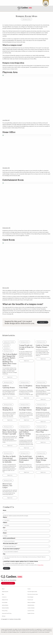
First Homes (6, 347)
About (3, 588)
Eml (4, 527)
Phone (5, 533)
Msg (4, 554)
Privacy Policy (40, 564)
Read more (9, 377)
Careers (29, 588)
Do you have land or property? (11, 548)
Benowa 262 (6, 287)
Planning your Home (26, 19)
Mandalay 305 (6, 168)
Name (4, 510)
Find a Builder (4, 602)
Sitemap (3, 616)
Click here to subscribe (7, 583)
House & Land (30, 599)
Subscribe (42, 322)
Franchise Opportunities (32, 591)
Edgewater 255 (6, 227)
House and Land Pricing (6, 613)
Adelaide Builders (31, 605)
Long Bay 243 (6, 120)
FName (5, 517)
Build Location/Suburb (9, 538)
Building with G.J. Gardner (9, 341)
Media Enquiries (5, 591)
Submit (6, 568)
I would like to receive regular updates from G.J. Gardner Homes (19, 563)
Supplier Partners (31, 613)
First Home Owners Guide (33, 594)
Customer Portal (31, 610)
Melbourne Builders (31, 602)
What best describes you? (10, 543)
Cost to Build (6, 344)
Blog (3, 594)
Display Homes (5, 599)
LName (5, 522)
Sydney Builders (5, 605)
